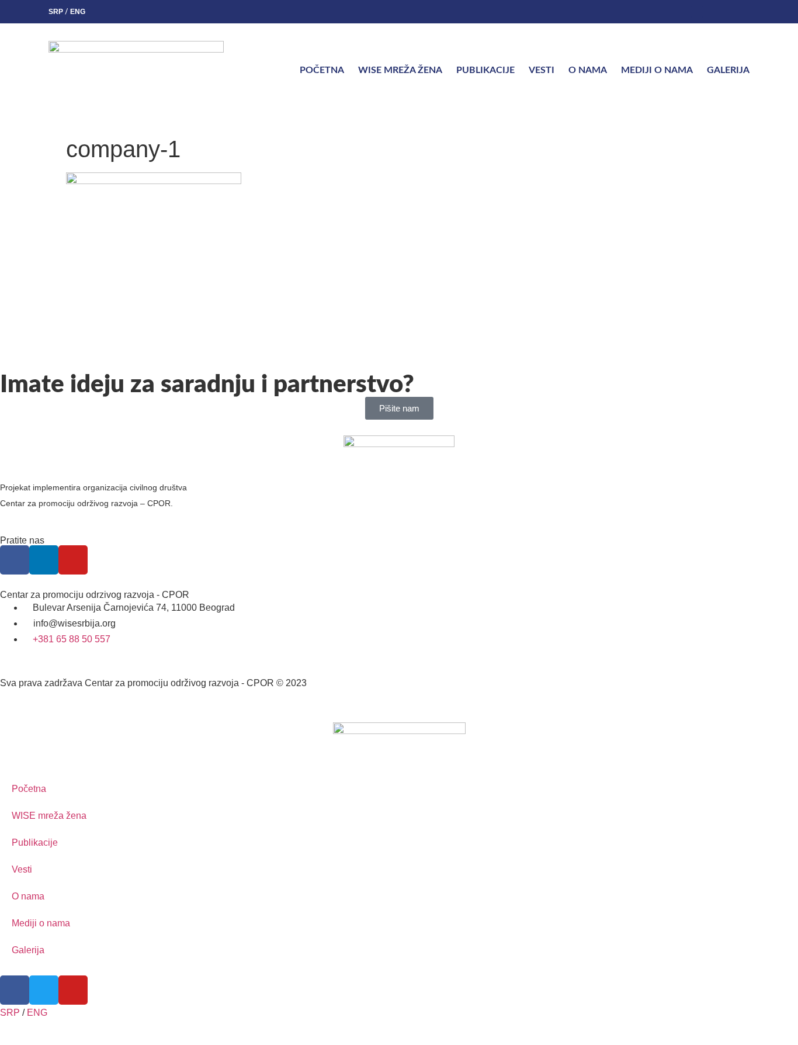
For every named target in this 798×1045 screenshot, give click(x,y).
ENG (77, 12)
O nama (587, 70)
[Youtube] (720, 12)
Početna (322, 70)
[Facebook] (673, 12)
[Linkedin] (697, 12)
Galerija (728, 70)
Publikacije (485, 70)
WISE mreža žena (400, 70)
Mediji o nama (657, 70)
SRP (55, 12)
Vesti (541, 70)
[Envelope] (744, 12)
